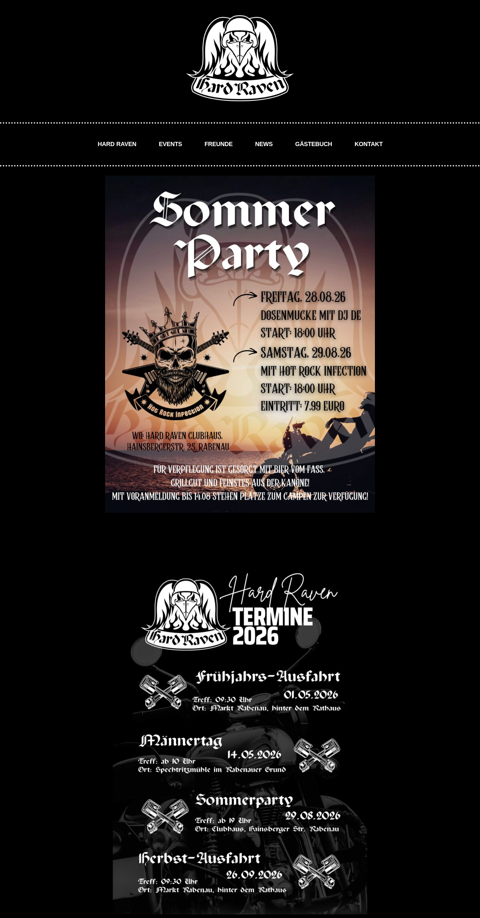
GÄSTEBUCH (313, 144)
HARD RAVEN (117, 144)
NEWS (264, 144)
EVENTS (170, 144)
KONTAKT (369, 144)
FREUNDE (219, 144)
